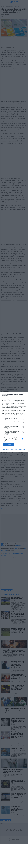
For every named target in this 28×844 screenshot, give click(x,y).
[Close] (25, 394)
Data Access (14, 449)
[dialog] (14, 422)
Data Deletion (6, 449)
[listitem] (14, 419)
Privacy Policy (22, 449)
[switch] (23, 422)
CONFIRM (8, 444)
